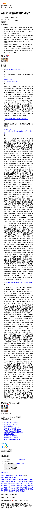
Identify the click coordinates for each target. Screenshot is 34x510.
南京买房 (15, 485)
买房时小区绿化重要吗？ (11, 436)
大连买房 (30, 479)
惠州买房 (4, 483)
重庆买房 (19, 479)
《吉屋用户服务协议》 (20, 463)
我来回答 (3, 22)
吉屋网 (2, 475)
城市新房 (8, 477)
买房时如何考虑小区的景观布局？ (14, 69)
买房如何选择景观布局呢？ (11, 424)
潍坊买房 (11, 489)
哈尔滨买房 (25, 481)
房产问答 (8, 475)
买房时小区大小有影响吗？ (11, 437)
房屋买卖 (14, 475)
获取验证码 (22, 459)
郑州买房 (22, 491)
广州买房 (19, 481)
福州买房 (13, 481)
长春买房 (8, 479)
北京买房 (3, 479)
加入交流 (3, 64)
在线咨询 (3, 451)
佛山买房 (8, 481)
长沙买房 (24, 479)
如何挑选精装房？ (9, 426)
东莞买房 (3, 481)
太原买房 (6, 489)
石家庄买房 (11, 487)
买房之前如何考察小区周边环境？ (13, 430)
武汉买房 (22, 489)
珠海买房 (16, 491)
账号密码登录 (4, 472)
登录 (10, 467)
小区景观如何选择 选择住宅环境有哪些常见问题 (18, 282)
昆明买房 (20, 483)
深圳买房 (27, 487)
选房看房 (21, 475)
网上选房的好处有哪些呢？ (11, 422)
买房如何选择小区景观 (11, 81)
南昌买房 (4, 485)
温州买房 (16, 489)
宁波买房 (10, 485)
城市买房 (3, 477)
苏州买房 (16, 487)
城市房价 (13, 477)
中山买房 (11, 491)
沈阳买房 (22, 487)
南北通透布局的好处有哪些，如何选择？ (16, 119)
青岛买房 (26, 485)
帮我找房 (9, 451)
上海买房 (4, 487)
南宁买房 (20, 485)
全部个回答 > (8, 79)
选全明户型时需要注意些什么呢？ (13, 432)
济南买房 (15, 483)
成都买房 (13, 479)
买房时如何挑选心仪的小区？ (12, 428)
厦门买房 (6, 491)
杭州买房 (10, 483)
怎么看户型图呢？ (9, 434)
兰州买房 (26, 483)
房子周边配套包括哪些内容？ (12, 439)
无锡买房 (27, 489)
